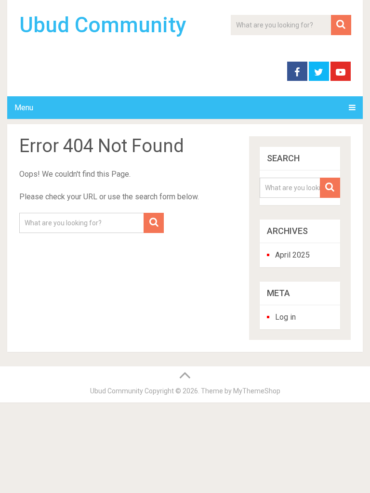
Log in (285, 317)
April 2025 (292, 254)
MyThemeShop (256, 391)
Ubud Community (102, 25)
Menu (23, 107)
